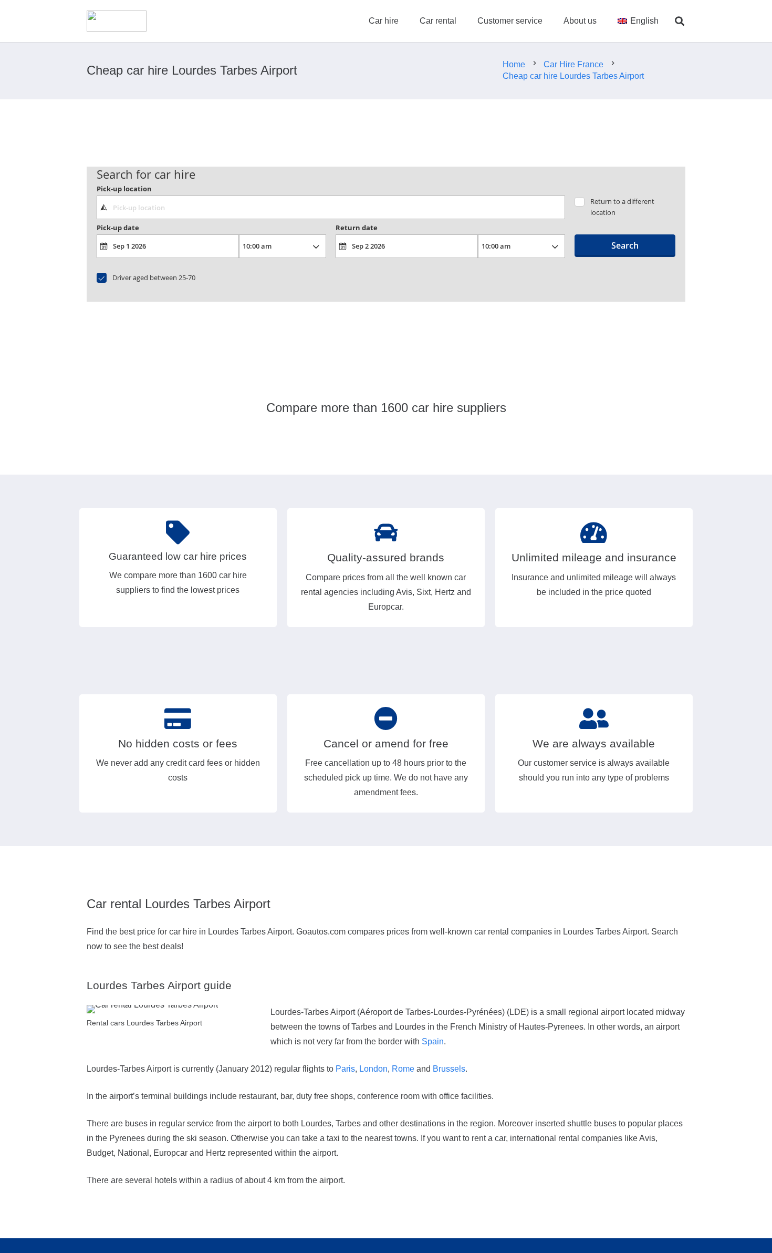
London (373, 1068)
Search (625, 245)
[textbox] (331, 207)
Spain (433, 1041)
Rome (403, 1068)
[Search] (679, 21)
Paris (345, 1068)
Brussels (449, 1068)
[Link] (117, 21)
